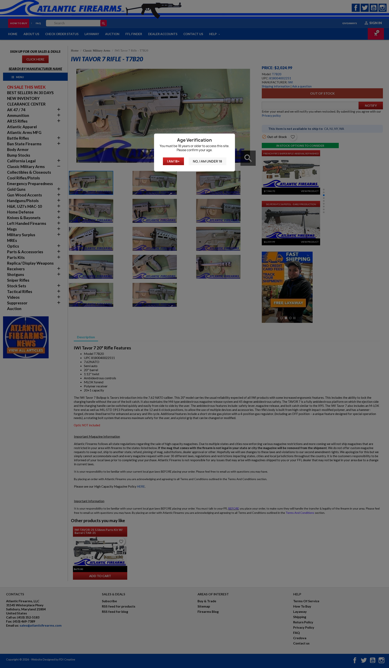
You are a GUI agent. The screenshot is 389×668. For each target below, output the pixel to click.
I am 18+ (173, 161)
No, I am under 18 (207, 161)
